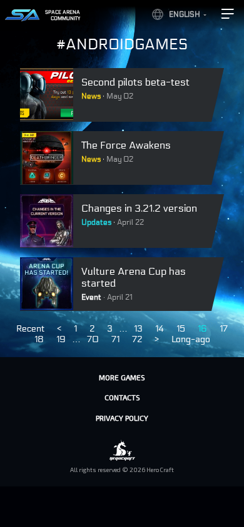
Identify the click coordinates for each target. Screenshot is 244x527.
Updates (96, 222)
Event (91, 297)
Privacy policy (122, 417)
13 (138, 328)
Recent (30, 328)
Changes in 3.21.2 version (139, 208)
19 (61, 339)
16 (202, 328)
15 (180, 328)
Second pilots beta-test (135, 82)
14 (159, 328)
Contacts (122, 397)
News (91, 96)
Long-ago (190, 339)
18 (39, 339)
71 (115, 339)
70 (93, 339)
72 (137, 339)
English (184, 14)
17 (224, 328)
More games (122, 377)
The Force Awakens (126, 145)
